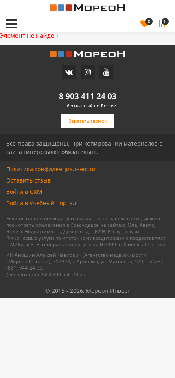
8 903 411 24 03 (87, 96)
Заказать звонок (55, 12)
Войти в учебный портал (41, 203)
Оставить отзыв (28, 180)
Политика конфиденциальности (51, 169)
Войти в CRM (24, 191)
